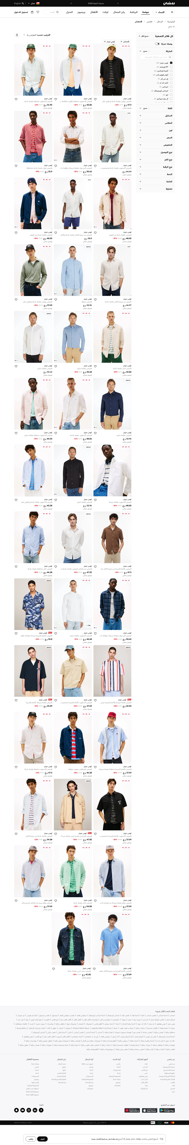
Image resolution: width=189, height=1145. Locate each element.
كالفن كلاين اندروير (63, 1036)
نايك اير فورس (32, 1015)
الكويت (173, 1082)
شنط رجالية (75, 1045)
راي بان (96, 1036)
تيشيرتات (89, 1024)
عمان (173, 1092)
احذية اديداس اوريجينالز (97, 1015)
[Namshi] (169, 3)
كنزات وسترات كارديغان (37, 1028)
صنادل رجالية (34, 1045)
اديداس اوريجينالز (113, 1015)
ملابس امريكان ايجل (157, 1019)
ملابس (149, 21)
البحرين (172, 1088)
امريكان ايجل (170, 1019)
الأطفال (94, 12)
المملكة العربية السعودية (167, 1076)
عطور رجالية (24, 1045)
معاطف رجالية (158, 1045)
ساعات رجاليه (140, 1028)
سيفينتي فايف (82, 1015)
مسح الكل (144, 36)
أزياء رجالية (149, 1049)
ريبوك (124, 1019)
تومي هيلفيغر (161, 1024)
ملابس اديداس (151, 1015)
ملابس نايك (125, 1015)
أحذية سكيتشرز (77, 1036)
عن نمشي (172, 1064)
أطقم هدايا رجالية (92, 1049)
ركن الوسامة (89, 1082)
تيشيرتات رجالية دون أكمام (92, 1041)
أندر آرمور (115, 1036)
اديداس (172, 1015)
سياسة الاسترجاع (169, 1070)
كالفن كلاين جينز (65, 1019)
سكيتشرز (116, 1019)
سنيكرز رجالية (123, 1041)
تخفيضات (117, 1085)
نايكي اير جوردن (151, 1036)
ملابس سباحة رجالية (137, 1049)
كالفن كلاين (77, 1019)
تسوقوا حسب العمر (32, 1088)
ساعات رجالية (106, 1045)
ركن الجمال (119, 12)
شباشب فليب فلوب (126, 1028)
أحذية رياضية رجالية (147, 1041)
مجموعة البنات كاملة (32, 1092)
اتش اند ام (159, 1041)
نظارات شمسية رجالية (120, 1045)
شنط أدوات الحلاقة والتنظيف (101, 1028)
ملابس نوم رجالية (122, 1049)
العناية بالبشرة (61, 1076)
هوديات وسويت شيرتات (123, 1032)
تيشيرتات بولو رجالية (61, 1041)
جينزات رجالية (146, 1045)
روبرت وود (137, 1019)
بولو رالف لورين (36, 1019)
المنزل (69, 12)
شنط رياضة (164, 1028)
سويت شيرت (40, 1024)
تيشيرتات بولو (71, 1024)
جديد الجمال (62, 1064)
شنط (115, 1028)
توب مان (21, 1019)
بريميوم (81, 12)
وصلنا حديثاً (116, 1079)
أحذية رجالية (134, 1041)
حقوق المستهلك (169, 1073)
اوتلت (105, 12)
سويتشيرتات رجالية (107, 1049)
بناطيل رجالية (60, 1024)
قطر (173, 1085)
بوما (27, 1019)
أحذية (118, 1067)
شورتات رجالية (47, 1045)
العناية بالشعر (61, 1073)
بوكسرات (50, 1024)
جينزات (172, 1028)
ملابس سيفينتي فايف (67, 1015)
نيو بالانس (54, 1019)
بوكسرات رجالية (31, 1041)
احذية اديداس (163, 1015)
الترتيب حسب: (43, 35)
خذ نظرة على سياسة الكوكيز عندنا (105, 1139)
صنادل (61, 1028)
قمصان (138, 21)
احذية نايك (135, 1015)
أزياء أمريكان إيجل (127, 1036)
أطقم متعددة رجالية (109, 1041)
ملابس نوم (136, 1032)
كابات (48, 1028)
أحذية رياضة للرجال (128, 1024)
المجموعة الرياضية (114, 1076)
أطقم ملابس (98, 1024)
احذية (118, 1024)
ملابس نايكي (51, 1032)
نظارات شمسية (152, 1028)
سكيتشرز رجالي (105, 1019)
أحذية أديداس (90, 1032)
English (17, 3)
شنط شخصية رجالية (61, 1045)
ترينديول (54, 1015)
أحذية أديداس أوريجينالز (167, 1036)
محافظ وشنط (22, 1028)
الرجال (160, 21)
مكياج (64, 1067)
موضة (145, 12)
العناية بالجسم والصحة (59, 1079)
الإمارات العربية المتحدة (167, 1079)
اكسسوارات (116, 1070)
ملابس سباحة (147, 1032)
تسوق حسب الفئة (87, 1064)
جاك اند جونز (142, 1024)
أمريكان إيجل (139, 1036)
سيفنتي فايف (105, 1036)
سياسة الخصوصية (169, 1067)
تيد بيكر (151, 1024)
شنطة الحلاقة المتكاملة (81, 1028)
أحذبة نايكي (62, 1032)
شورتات (68, 1028)
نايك (142, 1015)
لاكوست (46, 1019)
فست (31, 1024)
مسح (145, 51)
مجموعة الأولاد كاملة (32, 1095)
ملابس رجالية (158, 1032)
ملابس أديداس (79, 1032)
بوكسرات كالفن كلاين (90, 1019)
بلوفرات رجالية (170, 1045)
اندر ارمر (145, 1019)
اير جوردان (20, 1015)
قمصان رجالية (75, 1041)
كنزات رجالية (159, 1049)
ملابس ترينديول (44, 1015)
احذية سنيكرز (109, 1024)
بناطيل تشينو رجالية (45, 1041)
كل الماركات (144, 1088)
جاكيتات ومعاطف (21, 1024)
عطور (54, 1028)
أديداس (99, 1032)
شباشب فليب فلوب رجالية (90, 1045)
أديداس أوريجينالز (39, 1032)
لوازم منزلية (35, 1082)
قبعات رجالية (170, 1049)
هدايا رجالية (108, 1032)
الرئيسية (171, 21)
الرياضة (134, 12)
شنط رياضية (134, 1045)
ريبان (129, 1019)
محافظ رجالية (170, 1032)
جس (146, 1073)
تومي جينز (171, 1024)
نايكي (70, 1032)
